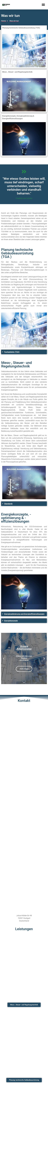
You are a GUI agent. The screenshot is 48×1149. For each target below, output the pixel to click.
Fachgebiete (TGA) (12, 352)
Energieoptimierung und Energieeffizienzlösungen (24, 614)
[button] (43, 4)
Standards (8, 504)
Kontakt (24, 701)
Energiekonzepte (11, 621)
